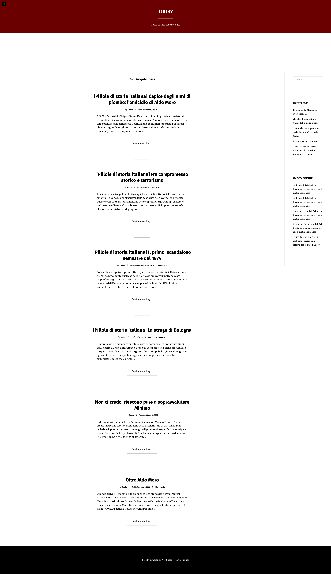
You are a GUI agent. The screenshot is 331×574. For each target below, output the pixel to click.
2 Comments (160, 487)
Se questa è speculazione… (306, 141)
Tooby (165, 11)
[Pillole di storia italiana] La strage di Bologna (142, 330)
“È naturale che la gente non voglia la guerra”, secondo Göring (306, 132)
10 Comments (160, 337)
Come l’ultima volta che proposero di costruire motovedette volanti (304, 150)
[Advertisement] (165, 53)
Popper (185, 560)
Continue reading (144, 145)
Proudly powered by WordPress (157, 560)
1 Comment (162, 265)
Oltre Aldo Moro (142, 480)
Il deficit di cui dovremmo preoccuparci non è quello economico (307, 189)
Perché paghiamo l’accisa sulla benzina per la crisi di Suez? (306, 241)
